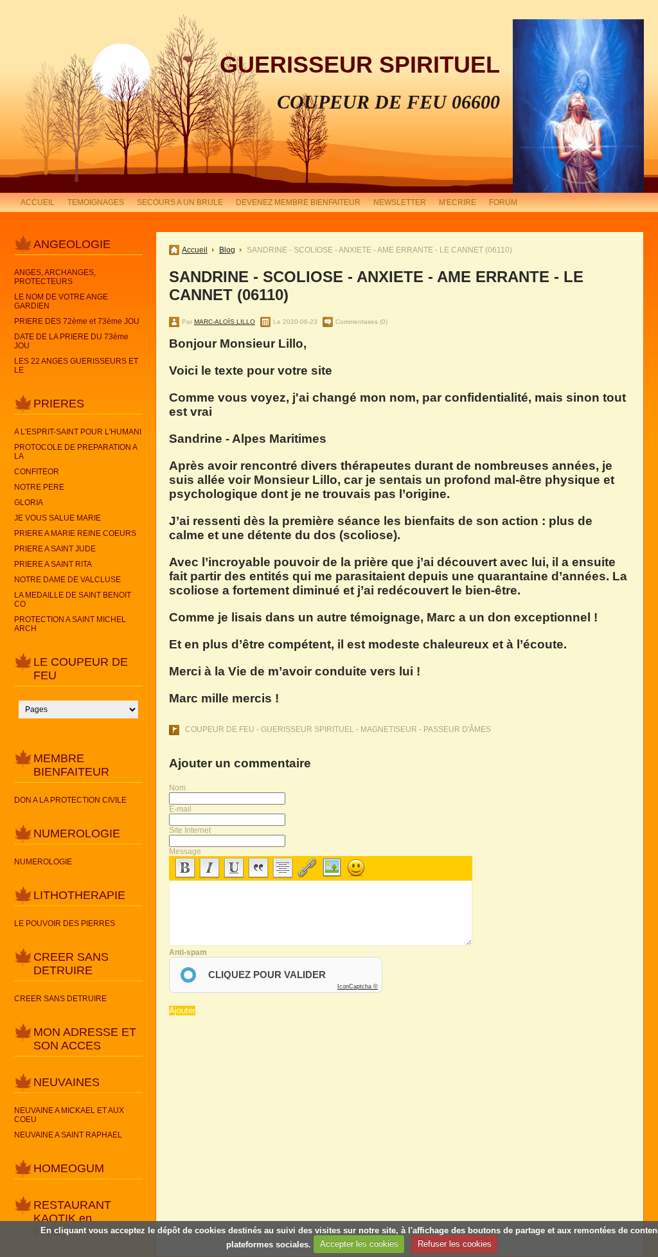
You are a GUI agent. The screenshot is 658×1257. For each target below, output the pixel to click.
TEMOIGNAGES (95, 202)
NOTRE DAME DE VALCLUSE (67, 579)
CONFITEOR (36, 471)
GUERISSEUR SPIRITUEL (360, 64)
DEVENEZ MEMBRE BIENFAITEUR (298, 202)
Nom (177, 787)
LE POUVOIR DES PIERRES (64, 923)
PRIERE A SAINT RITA (53, 564)
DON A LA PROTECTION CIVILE (70, 800)
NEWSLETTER (399, 202)
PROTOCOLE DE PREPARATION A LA (75, 452)
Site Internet (190, 830)
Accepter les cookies (359, 1244)
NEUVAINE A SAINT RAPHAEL (68, 1134)
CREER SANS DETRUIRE (71, 963)
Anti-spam (188, 952)
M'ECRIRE (457, 202)
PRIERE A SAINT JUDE (55, 548)
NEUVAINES (66, 1082)
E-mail (180, 809)
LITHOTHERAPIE (79, 895)
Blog (227, 249)
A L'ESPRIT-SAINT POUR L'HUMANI (77, 431)
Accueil (195, 249)
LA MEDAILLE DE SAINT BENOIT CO (72, 600)
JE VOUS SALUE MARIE (57, 517)
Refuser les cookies (455, 1244)
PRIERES (58, 403)
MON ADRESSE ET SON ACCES (84, 1039)
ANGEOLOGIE (72, 244)
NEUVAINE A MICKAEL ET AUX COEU (69, 1115)
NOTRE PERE (39, 487)
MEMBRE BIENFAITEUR (71, 765)
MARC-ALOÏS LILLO (224, 321)
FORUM (503, 202)
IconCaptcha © (357, 986)
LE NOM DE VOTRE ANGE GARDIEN (61, 301)
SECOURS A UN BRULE (180, 202)
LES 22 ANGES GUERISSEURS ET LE (76, 366)
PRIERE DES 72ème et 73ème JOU (76, 321)
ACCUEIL (38, 202)
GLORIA (28, 502)
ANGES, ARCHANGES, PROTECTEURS (55, 277)
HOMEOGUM (68, 1168)
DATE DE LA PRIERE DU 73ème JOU (71, 341)
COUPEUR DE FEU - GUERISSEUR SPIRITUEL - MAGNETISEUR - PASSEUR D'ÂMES (338, 729)
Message (185, 851)
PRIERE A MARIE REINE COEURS (75, 533)
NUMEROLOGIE (76, 833)
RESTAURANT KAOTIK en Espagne (72, 1218)
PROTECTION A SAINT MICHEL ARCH (70, 624)
